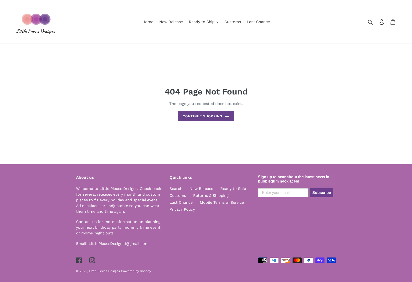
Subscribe (321, 193)
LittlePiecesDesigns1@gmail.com (119, 243)
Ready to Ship (233, 188)
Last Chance (181, 202)
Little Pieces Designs (104, 271)
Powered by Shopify (136, 271)
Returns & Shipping (211, 195)
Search (176, 188)
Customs (178, 195)
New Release (201, 188)
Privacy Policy (182, 209)
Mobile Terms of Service (222, 202)
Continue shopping (202, 116)
